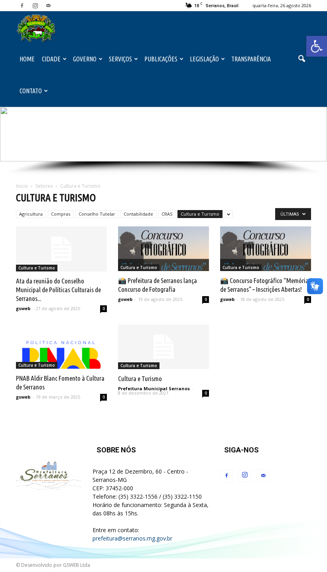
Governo (85, 59)
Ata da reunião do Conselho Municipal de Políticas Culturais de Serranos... (58, 289)
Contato (31, 90)
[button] (316, 46)
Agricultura (31, 214)
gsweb (23, 308)
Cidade (51, 59)
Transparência (251, 59)
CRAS (167, 214)
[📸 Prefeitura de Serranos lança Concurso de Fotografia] (163, 248)
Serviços (120, 59)
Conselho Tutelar (97, 214)
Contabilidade (138, 214)
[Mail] (48, 5)
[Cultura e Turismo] (163, 347)
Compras (60, 214)
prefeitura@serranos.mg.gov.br (132, 538)
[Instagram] (35, 5)
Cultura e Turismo (200, 214)
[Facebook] (22, 5)
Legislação (204, 59)
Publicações (160, 59)
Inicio (22, 186)
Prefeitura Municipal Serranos (154, 388)
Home (27, 59)
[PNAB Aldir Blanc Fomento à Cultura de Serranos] (61, 346)
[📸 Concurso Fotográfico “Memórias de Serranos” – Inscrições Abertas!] (265, 248)
